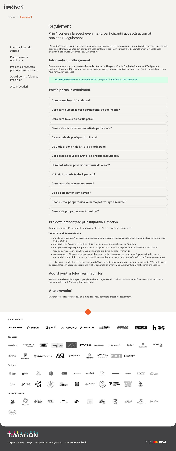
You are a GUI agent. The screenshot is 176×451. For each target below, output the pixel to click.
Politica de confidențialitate (48, 442)
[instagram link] (134, 442)
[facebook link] (141, 442)
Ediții (29, 442)
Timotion (11, 17)
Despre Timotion (15, 442)
